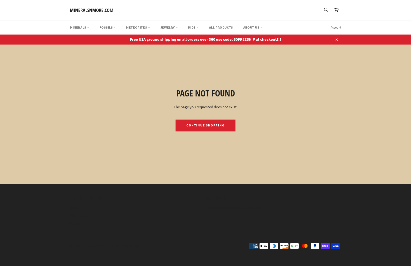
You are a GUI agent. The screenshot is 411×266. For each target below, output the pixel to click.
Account (336, 27)
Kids (192, 27)
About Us (251, 27)
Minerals (78, 27)
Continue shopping (205, 125)
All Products (221, 27)
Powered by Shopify (126, 246)
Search (76, 207)
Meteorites (137, 27)
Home (75, 223)
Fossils (106, 27)
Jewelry (168, 27)
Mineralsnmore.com (91, 10)
